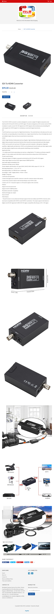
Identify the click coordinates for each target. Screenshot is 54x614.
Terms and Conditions (6, 580)
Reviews (30, 115)
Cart (51, 1)
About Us (4, 575)
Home (19, 29)
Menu (5, 1)
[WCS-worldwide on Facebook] (29, 573)
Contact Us (4, 577)
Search (3, 573)
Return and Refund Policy (7, 579)
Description (23, 115)
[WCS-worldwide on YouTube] (32, 573)
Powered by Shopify (35, 605)
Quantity (4, 91)
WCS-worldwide (26, 605)
